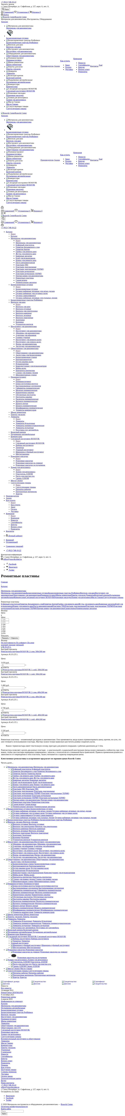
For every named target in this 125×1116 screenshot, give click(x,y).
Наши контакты (7, 1083)
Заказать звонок (7, 4)
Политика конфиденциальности (14, 1106)
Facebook (12, 564)
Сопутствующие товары (26, 487)
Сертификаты (6, 1056)
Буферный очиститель (10, 604)
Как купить (15, 505)
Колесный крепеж (101, 595)
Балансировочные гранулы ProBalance (64, 593)
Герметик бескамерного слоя (31, 604)
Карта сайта (6, 1109)
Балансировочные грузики (27, 289)
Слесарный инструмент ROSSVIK (30, 443)
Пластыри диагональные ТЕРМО (100, 606)
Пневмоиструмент (23, 381)
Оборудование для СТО (11, 1028)
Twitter (11, 570)
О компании (6, 1052)
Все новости (6, 988)
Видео (3, 1081)
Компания (15, 518)
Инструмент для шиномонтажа (29, 331)
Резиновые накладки (24, 461)
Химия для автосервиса (25, 472)
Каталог (14, 236)
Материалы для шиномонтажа (28, 243)
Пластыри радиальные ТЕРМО (24, 608)
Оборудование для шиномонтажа (29, 353)
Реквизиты (5, 1063)
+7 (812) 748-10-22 (8, 2)
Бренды (4, 1059)
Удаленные (5, 1050)
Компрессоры (19, 597)
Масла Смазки (97, 597)
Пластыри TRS (58, 606)
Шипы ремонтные (63, 595)
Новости (4, 1054)
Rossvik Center (67, 1104)
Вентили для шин (23, 307)
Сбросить (14, 638)
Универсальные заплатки (86, 608)
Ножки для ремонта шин (23, 606)
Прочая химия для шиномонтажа (50, 608)
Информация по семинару (12, 1001)
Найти (4, 1114)
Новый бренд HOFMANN (12, 992)
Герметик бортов (50, 604)
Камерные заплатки (107, 604)
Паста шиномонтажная (42, 606)
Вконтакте (13, 567)
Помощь (4, 1065)
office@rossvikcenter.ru (12, 559)
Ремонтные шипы (8, 997)
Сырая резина (70, 608)
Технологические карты (11, 1078)
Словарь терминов (8, 1072)
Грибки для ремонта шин (67, 604)
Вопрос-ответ (6, 1061)
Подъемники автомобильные (13, 1008)
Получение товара (8, 1070)
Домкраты (20, 421)
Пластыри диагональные (75, 606)
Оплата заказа (7, 1076)
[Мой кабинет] (2, 208)
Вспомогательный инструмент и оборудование (20, 1039)
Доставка (5, 1074)
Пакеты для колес (78, 595)
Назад (13, 234)
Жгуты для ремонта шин (88, 604)
